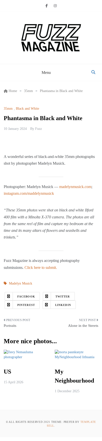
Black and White (27, 108)
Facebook (26, 296)
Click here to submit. (41, 267)
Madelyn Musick (20, 283)
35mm (8, 108)
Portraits (10, 326)
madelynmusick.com (75, 187)
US (7, 371)
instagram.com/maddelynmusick (29, 193)
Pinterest (26, 304)
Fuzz (38, 129)
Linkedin (63, 304)
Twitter (62, 296)
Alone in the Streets (83, 326)
